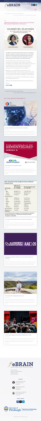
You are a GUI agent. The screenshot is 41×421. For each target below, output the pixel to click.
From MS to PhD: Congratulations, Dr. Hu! (14, 295)
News (5, 20)
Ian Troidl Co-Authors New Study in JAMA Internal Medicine (18, 219)
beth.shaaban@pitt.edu (20, 393)
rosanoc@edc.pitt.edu (19, 382)
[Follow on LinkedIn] (36, 5)
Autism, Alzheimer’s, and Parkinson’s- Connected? (16, 127)
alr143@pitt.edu (18, 388)
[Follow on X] (34, 5)
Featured (6, 129)
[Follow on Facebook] (32, 5)
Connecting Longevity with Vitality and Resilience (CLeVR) (18, 335)
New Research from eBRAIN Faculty (13, 165)
